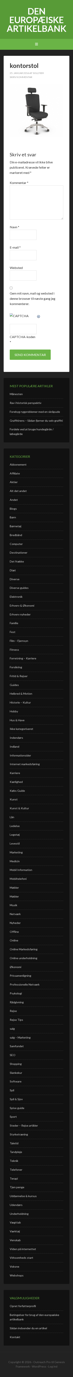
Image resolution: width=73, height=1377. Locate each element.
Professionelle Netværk (25, 984)
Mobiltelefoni (18, 878)
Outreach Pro (42, 1362)
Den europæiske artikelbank (36, 20)
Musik (13, 905)
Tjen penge (17, 1187)
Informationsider (20, 755)
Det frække (17, 561)
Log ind (52, 1366)
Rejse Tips (16, 1019)
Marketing (16, 852)
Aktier (14, 482)
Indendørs (16, 737)
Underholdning (19, 1213)
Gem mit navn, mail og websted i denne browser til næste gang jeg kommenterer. (32, 298)
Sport (13, 1116)
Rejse (13, 1011)
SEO (12, 1055)
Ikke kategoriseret (21, 729)
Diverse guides (19, 587)
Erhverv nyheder (20, 614)
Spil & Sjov (16, 1099)
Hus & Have (17, 720)
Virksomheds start (21, 1257)
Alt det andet (18, 491)
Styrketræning (19, 1134)
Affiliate (15, 473)
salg (12, 1028)
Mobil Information (21, 870)
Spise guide (17, 1108)
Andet (14, 499)
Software (15, 1081)
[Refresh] (38, 316)
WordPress (39, 1366)
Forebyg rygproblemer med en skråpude (35, 411)
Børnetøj (15, 526)
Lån (12, 817)
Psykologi (16, 993)
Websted (16, 268)
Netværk (15, 914)
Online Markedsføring (24, 949)
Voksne (14, 1266)
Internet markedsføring (25, 764)
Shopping (16, 1064)
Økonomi (15, 967)
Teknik (14, 1160)
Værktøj (15, 1231)
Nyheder (15, 923)
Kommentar (19, 183)
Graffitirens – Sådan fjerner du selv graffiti (36, 420)
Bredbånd (16, 535)
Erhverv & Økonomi (22, 605)
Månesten (16, 394)
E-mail (15, 247)
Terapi (14, 1178)
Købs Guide (17, 790)
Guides (14, 685)
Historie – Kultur (20, 702)
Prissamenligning (20, 975)
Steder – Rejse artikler (24, 1125)
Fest (12, 632)
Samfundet (17, 1046)
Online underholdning (23, 958)
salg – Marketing (20, 1037)
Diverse (14, 579)
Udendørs (16, 1205)
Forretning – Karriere (23, 658)
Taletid (14, 1143)
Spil (12, 1090)
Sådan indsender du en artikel (28, 1328)
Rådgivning (17, 1002)
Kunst (14, 799)
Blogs (13, 508)
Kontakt (15, 1337)
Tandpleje (16, 1152)
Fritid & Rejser (19, 676)
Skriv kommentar (21, 77)
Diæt (13, 570)
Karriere (15, 773)
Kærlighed (16, 781)
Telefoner (16, 1169)
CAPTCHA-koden (22, 337)
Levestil (15, 843)
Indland (14, 746)
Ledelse (15, 826)
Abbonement (18, 464)
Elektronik (16, 596)
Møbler (14, 887)
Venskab (15, 1240)
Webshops (17, 1275)
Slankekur (16, 1072)
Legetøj (15, 834)
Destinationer (18, 552)
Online (14, 940)
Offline (14, 931)
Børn (13, 517)
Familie (14, 623)
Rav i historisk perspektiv (25, 403)
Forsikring (16, 667)
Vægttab (15, 1222)
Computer (16, 544)
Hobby (14, 711)
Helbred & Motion (21, 693)
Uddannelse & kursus (23, 1196)
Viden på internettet (23, 1249)
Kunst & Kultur (19, 808)
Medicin (15, 861)
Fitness (14, 649)
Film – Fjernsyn (19, 640)
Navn (14, 227)
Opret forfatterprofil (23, 1306)
